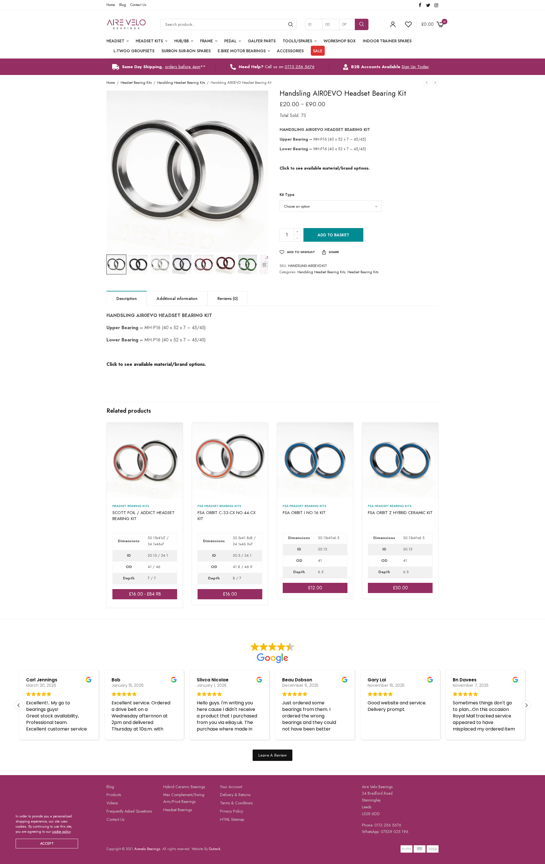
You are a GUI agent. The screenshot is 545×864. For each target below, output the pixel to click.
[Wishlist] (406, 24)
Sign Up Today (415, 67)
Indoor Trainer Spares (387, 41)
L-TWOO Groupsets (134, 51)
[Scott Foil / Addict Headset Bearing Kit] (145, 461)
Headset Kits (149, 41)
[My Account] (392, 24)
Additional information (177, 298)
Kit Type (287, 194)
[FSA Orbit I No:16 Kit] (315, 461)
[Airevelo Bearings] (126, 24)
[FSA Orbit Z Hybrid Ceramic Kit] (400, 461)
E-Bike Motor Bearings (242, 51)
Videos (112, 803)
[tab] (126, 298)
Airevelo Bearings (147, 849)
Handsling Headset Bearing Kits (181, 82)
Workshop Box (340, 41)
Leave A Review (272, 755)
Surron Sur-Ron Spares (186, 51)
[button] (526, 705)
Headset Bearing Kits (136, 82)
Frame (206, 41)
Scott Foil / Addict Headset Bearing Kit (143, 516)
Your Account (231, 787)
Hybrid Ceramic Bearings (184, 787)
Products (113, 795)
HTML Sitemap (232, 819)
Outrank (214, 849)
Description (126, 298)
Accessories (290, 51)
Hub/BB (181, 41)
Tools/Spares (297, 41)
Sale (317, 51)
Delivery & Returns (235, 795)
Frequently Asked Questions (129, 811)
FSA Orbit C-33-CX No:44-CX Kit (226, 516)
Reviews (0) (227, 298)
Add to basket (333, 235)
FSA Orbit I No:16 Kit (304, 513)
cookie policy (61, 831)
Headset (115, 41)
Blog (122, 4)
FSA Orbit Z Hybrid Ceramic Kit (400, 513)
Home (110, 4)
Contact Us (138, 4)
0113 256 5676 (300, 67)
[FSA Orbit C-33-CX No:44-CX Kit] (230, 461)
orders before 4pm (182, 67)
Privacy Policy (231, 811)
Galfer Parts (262, 41)
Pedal (230, 41)
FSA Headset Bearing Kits (219, 506)
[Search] (290, 24)
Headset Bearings (177, 810)
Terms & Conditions (236, 803)
